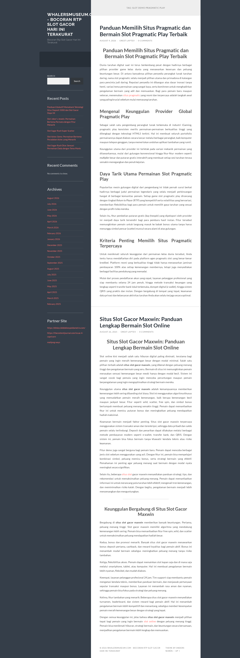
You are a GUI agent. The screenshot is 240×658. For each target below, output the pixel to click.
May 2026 (52, 215)
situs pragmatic (131, 95)
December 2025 (54, 245)
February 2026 (54, 233)
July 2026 (51, 204)
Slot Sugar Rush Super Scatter (60, 130)
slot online (150, 621)
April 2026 (52, 221)
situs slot (127, 474)
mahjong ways (53, 342)
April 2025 (52, 292)
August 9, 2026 (108, 41)
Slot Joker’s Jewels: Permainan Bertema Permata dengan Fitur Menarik (61, 122)
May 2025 (52, 286)
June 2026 (52, 209)
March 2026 (53, 227)
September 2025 (55, 262)
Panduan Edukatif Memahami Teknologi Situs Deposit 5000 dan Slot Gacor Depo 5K (65, 110)
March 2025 (53, 298)
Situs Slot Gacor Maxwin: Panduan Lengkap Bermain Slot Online (141, 322)
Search (51, 76)
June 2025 (52, 280)
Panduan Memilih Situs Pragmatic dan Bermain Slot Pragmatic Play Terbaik (145, 30)
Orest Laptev (127, 41)
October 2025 (53, 257)
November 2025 (54, 251)
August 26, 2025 (108, 332)
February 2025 (54, 304)
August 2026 (53, 198)
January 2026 (53, 239)
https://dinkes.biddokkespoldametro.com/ (66, 328)
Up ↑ (177, 651)
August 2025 (53, 268)
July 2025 (51, 274)
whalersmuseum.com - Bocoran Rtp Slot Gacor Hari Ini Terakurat (73, 24)
